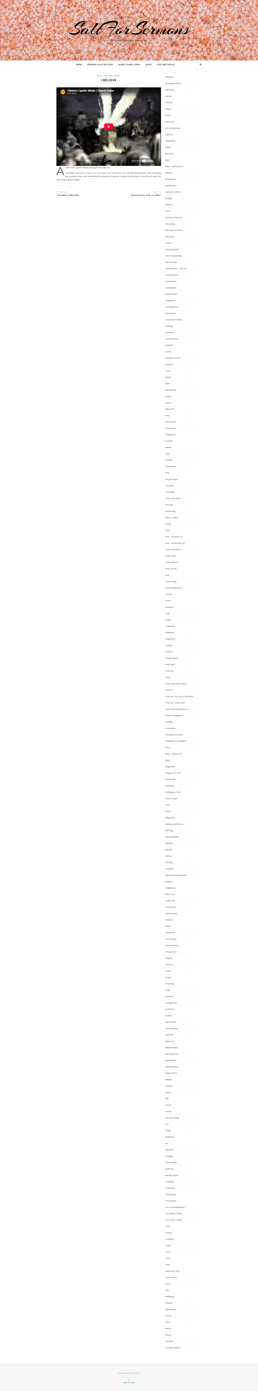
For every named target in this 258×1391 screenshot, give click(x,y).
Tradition (169, 1239)
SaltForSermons (129, 29)
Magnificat (170, 817)
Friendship (170, 492)
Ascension (170, 121)
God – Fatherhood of (174, 543)
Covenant (169, 332)
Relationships (171, 1047)
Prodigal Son (171, 1002)
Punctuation (170, 1022)
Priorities (169, 996)
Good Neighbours (173, 587)
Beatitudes (170, 140)
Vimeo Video (171, 1277)
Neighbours (170, 888)
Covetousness (172, 338)
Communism (171, 287)
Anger (168, 115)
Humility (169, 722)
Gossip (168, 594)
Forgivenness (171, 479)
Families (169, 460)
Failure (168, 447)
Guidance (169, 607)
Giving (168, 523)
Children (169, 204)
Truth (167, 1258)
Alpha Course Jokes (129, 64)
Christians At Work (173, 230)
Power (168, 970)
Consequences (172, 306)
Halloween (170, 626)
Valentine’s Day (172, 1271)
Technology (170, 1194)
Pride (167, 990)
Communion (170, 281)
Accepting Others (173, 83)
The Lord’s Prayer (173, 1220)
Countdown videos (173, 319)
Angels (168, 109)
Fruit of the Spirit (173, 498)
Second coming (172, 1117)
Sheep (168, 1130)
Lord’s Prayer (171, 798)
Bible (99, 76)
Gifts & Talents (172, 517)
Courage (169, 326)
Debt (167, 383)
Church (168, 243)
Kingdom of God (172, 773)
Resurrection (171, 1073)
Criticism (169, 364)
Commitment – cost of (175, 268)
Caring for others (173, 191)
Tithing (168, 1232)
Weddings (170, 1296)
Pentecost (170, 932)
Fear (167, 472)
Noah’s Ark (170, 900)
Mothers (169, 868)
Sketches (169, 1149)
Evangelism (170, 434)
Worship (169, 1341)
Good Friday (171, 581)
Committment (171, 275)
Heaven (169, 651)
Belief (168, 147)
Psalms (168, 1015)
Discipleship (170, 389)
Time (167, 1226)
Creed (168, 351)
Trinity (168, 1245)
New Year (169, 894)
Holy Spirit (170, 664)
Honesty (169, 670)
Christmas (170, 236)
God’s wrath (171, 568)
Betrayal (169, 153)
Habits (168, 619)
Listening (169, 785)
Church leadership (173, 255)
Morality (169, 862)
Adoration (169, 89)
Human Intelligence (174, 715)
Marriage (169, 830)
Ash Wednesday (172, 128)
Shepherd (169, 1136)
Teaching (169, 1181)
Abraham (169, 77)
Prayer (168, 977)
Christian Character (174, 217)
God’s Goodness (173, 549)
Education (169, 409)
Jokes (148, 64)
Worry (168, 1328)
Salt (167, 1098)
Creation (169, 345)
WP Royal (135, 1373)
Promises (169, 1009)
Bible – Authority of (174, 166)
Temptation (170, 1200)
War (167, 1290)
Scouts (168, 1111)
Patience (169, 919)
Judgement (170, 766)
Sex (167, 1124)
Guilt (167, 613)
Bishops (169, 172)
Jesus (167, 747)
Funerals (169, 504)
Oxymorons (170, 907)
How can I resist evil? (175, 702)
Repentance (170, 1060)
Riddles (168, 1079)
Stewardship (171, 1162)
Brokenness (170, 179)
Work (167, 1322)
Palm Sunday (171, 913)
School (168, 1105)
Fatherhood (170, 466)
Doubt (168, 396)
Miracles (169, 843)
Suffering (169, 1168)
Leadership (170, 779)
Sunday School (171, 1175)
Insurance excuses (173, 734)
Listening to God (173, 792)
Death (168, 377)
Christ (168, 211)
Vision (168, 1283)
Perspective (171, 951)
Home (79, 64)
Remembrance (172, 1054)
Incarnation (170, 728)
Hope (168, 677)
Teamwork (170, 1188)
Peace (168, 926)
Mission (168, 849)
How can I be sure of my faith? (179, 696)
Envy (167, 415)
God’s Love (170, 555)
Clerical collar (171, 262)
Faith (167, 453)
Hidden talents (172, 658)
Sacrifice (169, 1085)
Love (167, 804)
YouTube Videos (166, 64)
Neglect (169, 881)
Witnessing (170, 1309)
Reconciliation (171, 1028)
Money (168, 856)
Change (168, 198)
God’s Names (171, 562)
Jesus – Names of (173, 753)
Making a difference (174, 824)
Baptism (169, 134)
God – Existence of (174, 536)
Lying (167, 811)
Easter (168, 402)
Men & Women (172, 836)
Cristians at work (173, 357)
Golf (167, 575)
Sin (166, 1143)
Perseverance (171, 945)
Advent (168, 96)
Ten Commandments (175, 1207)
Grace (168, 600)
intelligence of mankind (175, 741)
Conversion (170, 313)
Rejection (169, 1041)
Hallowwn (169, 632)
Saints (168, 1092)
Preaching (169, 983)
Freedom (169, 485)
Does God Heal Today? (176, 683)
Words (168, 1315)
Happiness (170, 638)
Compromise (171, 294)
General (169, 690)
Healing (168, 645)
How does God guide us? (177, 709)
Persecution (170, 939)
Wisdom (169, 1302)
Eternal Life (170, 421)
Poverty (169, 964)
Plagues (169, 958)
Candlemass (170, 185)
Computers (170, 300)
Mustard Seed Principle (176, 875)
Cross (168, 370)
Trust (167, 1251)
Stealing (169, 1156)
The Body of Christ (174, 1213)
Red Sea (169, 1034)
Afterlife (169, 102)
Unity (167, 1264)
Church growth (172, 249)
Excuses (169, 441)
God (167, 530)
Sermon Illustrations (100, 64)
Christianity (170, 223)
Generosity (170, 511)
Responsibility (171, 1066)
